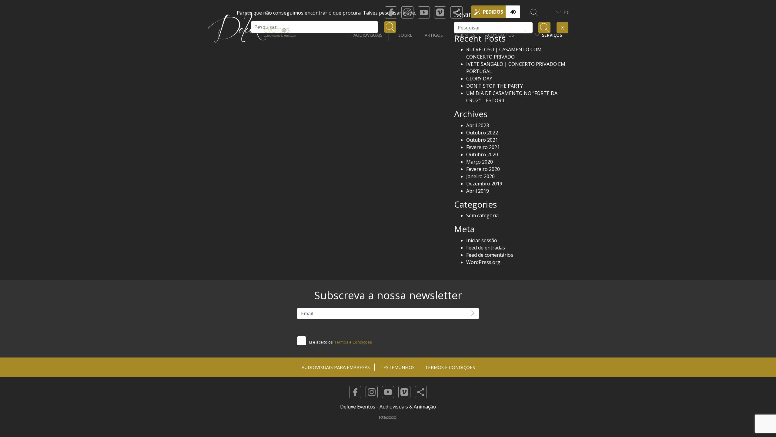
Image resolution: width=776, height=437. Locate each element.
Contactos (501, 35)
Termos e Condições (353, 342)
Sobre (405, 35)
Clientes (465, 35)
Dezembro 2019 (484, 183)
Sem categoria (482, 215)
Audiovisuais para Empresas (336, 367)
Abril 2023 (477, 125)
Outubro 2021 (482, 140)
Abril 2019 (477, 191)
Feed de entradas (485, 247)
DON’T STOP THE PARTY (494, 86)
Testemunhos (397, 367)
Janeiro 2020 (480, 176)
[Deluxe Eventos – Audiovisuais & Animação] (252, 35)
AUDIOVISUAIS (368, 35)
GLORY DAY (479, 78)
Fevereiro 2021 (483, 147)
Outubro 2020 (482, 154)
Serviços (552, 35)
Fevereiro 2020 (483, 169)
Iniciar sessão (481, 240)
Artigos (434, 35)
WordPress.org (483, 262)
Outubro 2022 (482, 132)
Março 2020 (479, 161)
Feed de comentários (489, 255)
